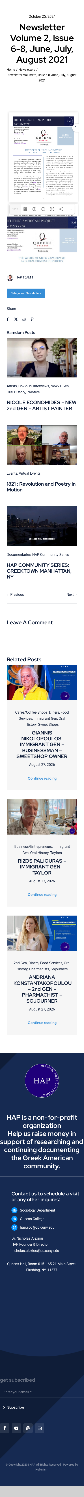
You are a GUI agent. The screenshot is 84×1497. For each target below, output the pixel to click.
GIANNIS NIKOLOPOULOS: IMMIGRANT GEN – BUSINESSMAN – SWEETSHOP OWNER (42, 745)
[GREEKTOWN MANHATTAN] (42, 508)
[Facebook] (8, 319)
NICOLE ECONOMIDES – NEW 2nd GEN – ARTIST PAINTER (41, 405)
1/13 (15, 209)
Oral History (16, 392)
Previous (17, 594)
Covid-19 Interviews (33, 386)
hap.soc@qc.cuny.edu (37, 1227)
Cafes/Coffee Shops (31, 712)
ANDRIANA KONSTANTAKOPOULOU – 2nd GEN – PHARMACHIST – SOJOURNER (42, 989)
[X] (16, 319)
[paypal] (28, 1428)
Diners (54, 712)
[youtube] (16, 1428)
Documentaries (19, 554)
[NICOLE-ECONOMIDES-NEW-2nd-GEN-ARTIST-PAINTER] (42, 339)
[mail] (39, 1428)
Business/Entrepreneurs (33, 846)
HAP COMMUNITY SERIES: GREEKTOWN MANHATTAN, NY (39, 571)
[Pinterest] (32, 319)
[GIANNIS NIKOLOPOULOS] (42, 666)
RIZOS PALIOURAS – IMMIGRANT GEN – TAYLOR (42, 867)
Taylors (56, 853)
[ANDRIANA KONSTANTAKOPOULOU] (42, 917)
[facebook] (4, 1428)
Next (70, 594)
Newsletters (33, 293)
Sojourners (59, 969)
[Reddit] (24, 319)
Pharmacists (39, 969)
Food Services (51, 963)
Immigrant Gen (45, 718)
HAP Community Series (50, 554)
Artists (12, 386)
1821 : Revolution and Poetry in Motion (41, 487)
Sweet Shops (48, 724)
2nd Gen (20, 963)
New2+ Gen (60, 386)
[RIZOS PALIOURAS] (42, 801)
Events (12, 473)
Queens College (32, 1219)
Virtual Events (30, 473)
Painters (33, 392)
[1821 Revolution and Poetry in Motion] (42, 427)
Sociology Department (37, 1210)
